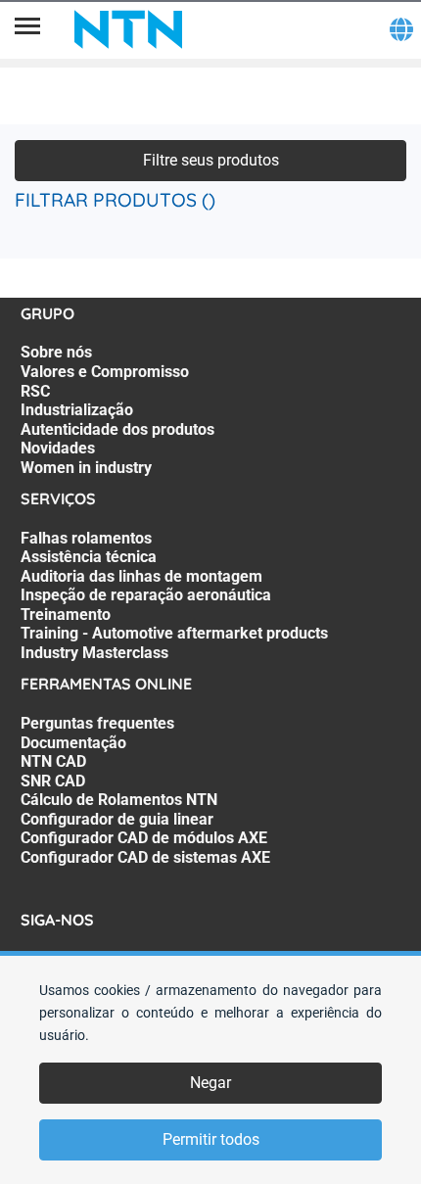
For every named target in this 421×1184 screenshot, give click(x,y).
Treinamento (66, 614)
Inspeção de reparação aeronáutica (146, 595)
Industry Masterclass (94, 652)
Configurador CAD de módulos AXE (144, 838)
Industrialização (77, 410)
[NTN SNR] (128, 29)
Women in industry (86, 467)
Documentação (73, 743)
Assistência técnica (89, 556)
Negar (210, 1082)
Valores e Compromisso (105, 371)
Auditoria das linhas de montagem (141, 576)
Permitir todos (211, 1139)
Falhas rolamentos (86, 538)
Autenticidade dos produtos (117, 429)
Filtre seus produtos (211, 160)
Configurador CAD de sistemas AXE (145, 857)
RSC (35, 391)
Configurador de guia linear (117, 819)
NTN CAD (53, 761)
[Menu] (27, 29)
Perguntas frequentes (97, 723)
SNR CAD (53, 781)
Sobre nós (56, 352)
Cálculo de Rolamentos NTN (119, 799)
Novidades (58, 448)
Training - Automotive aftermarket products (174, 633)
